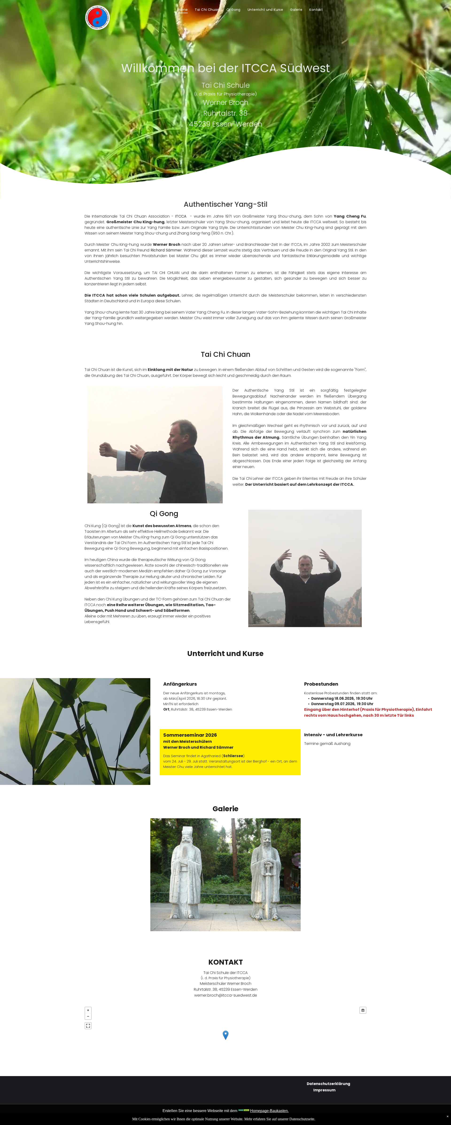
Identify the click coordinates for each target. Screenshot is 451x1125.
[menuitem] (182, 9)
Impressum (324, 1090)
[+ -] (225, 1040)
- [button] (88, 1016)
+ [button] (88, 1010)
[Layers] (363, 1010)
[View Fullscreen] (88, 1026)
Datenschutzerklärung (328, 1083)
